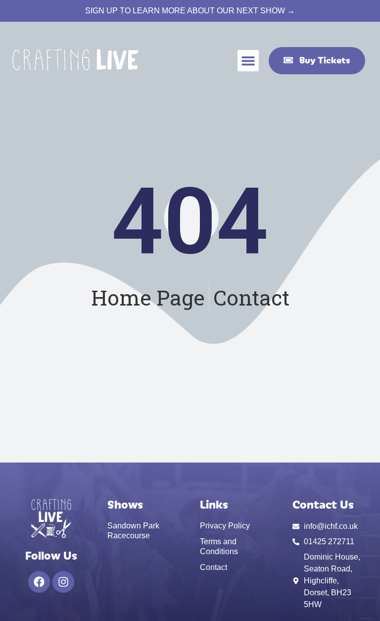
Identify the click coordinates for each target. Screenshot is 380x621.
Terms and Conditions (219, 546)
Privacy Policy (225, 525)
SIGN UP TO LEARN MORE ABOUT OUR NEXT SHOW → (190, 10)
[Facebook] (39, 582)
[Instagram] (63, 582)
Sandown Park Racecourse (133, 530)
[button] (248, 61)
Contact (213, 567)
